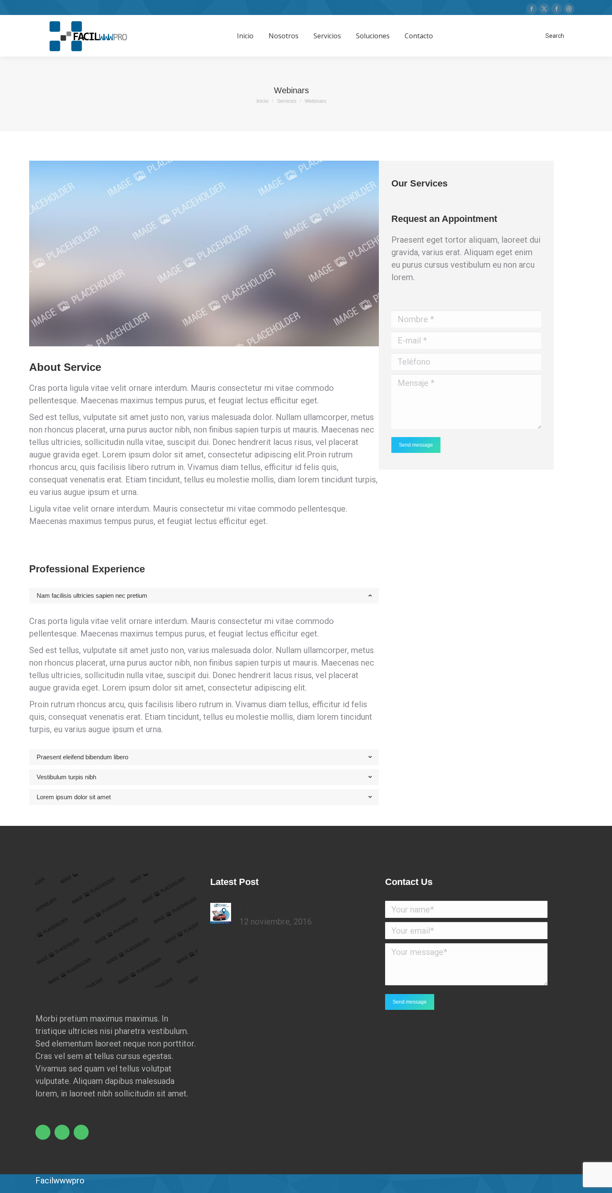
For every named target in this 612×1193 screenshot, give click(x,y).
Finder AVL (259, 907)
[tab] (204, 596)
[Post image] (220, 913)
